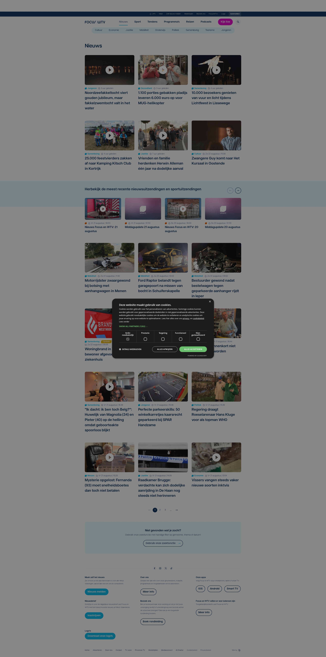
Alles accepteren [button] (193, 349)
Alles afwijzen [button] (165, 349)
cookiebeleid (198, 318)
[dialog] (163, 329)
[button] (163, 326)
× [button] (210, 302)
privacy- (186, 318)
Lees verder (124, 321)
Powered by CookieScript (197, 356)
